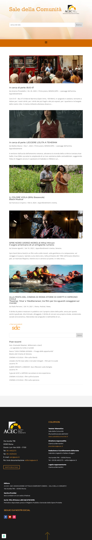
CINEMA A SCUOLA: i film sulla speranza (24, 380)
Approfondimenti (15, 94)
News (48, 306)
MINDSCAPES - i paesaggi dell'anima (62, 91)
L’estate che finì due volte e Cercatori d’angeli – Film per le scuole (33, 362)
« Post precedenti (15, 324)
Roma (37, 306)
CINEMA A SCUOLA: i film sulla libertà (23, 357)
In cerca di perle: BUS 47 (21, 87)
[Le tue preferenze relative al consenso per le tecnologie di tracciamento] (4, 536)
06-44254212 (11, 453)
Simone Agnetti (17, 248)
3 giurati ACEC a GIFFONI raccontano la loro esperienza (29, 373)
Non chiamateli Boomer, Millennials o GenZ (25, 346)
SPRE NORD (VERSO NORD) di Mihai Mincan (32, 244)
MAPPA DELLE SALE (11, 467)
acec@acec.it (15, 457)
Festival (42, 306)
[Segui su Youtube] (10, 517)
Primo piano (43, 91)
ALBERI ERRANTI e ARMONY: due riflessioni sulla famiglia (30, 368)
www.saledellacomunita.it (58, 436)
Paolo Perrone (17, 306)
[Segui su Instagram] (14, 517)
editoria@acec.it (31, 460)
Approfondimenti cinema (47, 203)
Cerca (79, 335)
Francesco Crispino (19, 203)
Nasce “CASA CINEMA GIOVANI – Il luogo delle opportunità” (31, 352)
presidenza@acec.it (55, 446)
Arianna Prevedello (19, 91)
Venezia (58, 248)
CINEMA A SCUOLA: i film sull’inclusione (24, 376)
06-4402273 (11, 450)
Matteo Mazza (17, 146)
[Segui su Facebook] (5, 517)
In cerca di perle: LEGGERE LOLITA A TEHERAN (33, 142)
